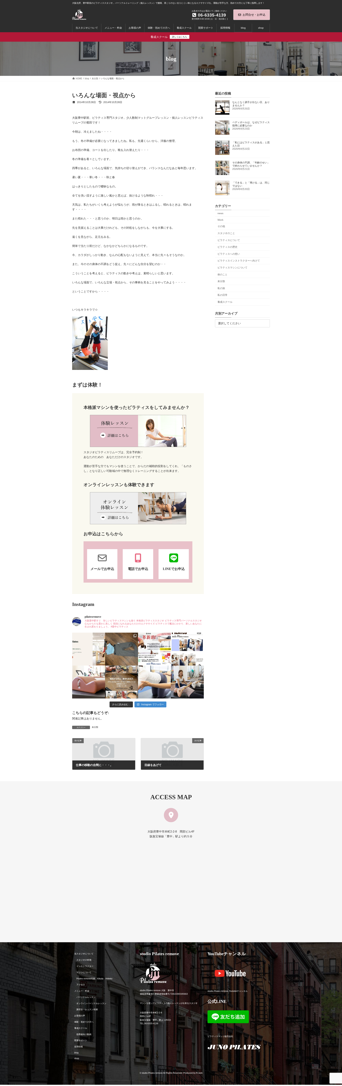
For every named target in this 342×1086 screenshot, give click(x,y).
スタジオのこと (226, 233)
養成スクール (224, 301)
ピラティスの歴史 (227, 246)
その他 (221, 226)
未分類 (95, 727)
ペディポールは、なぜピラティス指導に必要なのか (251, 124)
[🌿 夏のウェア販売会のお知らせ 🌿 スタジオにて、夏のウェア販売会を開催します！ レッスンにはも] (121, 649)
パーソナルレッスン (86, 997)
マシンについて (83, 972)
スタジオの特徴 (83, 960)
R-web (199, 1073)
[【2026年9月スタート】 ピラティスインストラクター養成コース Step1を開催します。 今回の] (154, 649)
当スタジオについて (84, 953)
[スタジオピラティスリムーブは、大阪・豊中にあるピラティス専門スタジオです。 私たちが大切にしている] (88, 649)
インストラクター (85, 966)
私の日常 (222, 295)
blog (76, 1052)
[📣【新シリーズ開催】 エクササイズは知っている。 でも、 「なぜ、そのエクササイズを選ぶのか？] (121, 682)
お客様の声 (79, 1015)
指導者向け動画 (83, 1034)
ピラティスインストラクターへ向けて (238, 260)
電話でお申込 (138, 569)
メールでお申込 (102, 569)
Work (220, 219)
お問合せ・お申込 (254, 14)
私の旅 (221, 288)
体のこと (222, 274)
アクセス (80, 984)
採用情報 (78, 1046)
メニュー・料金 (81, 991)
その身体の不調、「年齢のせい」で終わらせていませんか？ (251, 164)
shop (76, 1058)
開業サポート (80, 1040)
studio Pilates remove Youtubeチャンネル (228, 991)
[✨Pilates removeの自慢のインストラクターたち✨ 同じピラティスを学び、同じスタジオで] (187, 649)
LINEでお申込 (174, 569)
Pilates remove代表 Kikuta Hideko (94, 978)
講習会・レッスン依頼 (87, 1009)
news (220, 213)
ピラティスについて (228, 240)
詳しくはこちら (179, 37)
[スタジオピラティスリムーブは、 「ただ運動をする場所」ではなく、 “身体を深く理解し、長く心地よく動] (187, 682)
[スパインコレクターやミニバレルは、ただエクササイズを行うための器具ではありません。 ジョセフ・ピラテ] (88, 682)
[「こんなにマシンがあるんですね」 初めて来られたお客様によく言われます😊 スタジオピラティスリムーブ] (154, 682)
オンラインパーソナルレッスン (91, 1003)
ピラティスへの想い (228, 253)
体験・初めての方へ (84, 1022)
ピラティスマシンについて (232, 267)
